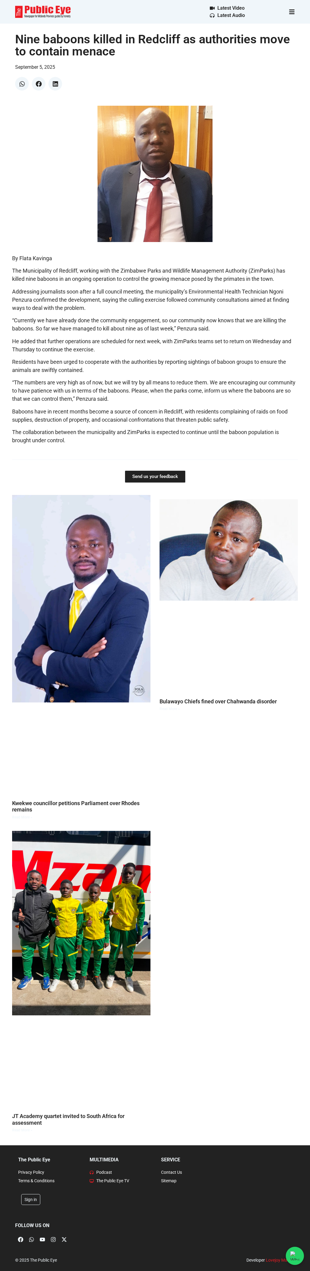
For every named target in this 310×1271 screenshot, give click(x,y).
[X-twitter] (64, 1239)
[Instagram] (53, 1239)
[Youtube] (42, 1239)
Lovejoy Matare (280, 1260)
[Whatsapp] (31, 1239)
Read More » (22, 817)
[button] (22, 84)
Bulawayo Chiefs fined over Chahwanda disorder (218, 701)
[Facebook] (20, 1239)
